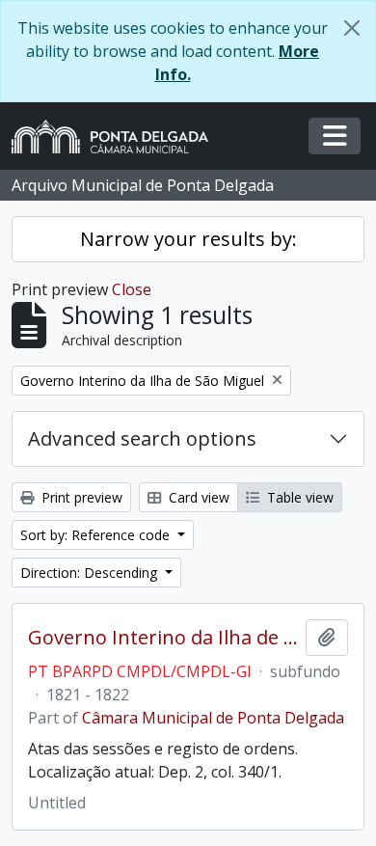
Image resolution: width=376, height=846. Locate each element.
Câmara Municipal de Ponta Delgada (213, 717)
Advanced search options (142, 438)
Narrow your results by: (188, 239)
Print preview (80, 497)
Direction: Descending (90, 572)
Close (131, 289)
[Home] (118, 136)
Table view (298, 497)
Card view (197, 497)
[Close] (352, 28)
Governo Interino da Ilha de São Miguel (163, 637)
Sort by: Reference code (97, 535)
